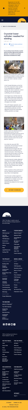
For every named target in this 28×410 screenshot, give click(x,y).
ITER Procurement (18, 369)
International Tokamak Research (17, 248)
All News (16, 263)
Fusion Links (5, 377)
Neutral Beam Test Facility (6, 273)
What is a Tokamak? (7, 304)
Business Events (18, 378)
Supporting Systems (5, 309)
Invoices (16, 380)
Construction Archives (5, 270)
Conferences (5, 379)
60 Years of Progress (17, 241)
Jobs (3, 343)
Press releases (17, 275)
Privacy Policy (14, 404)
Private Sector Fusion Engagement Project (5, 373)
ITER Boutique (5, 352)
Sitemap (8, 402)
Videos (15, 287)
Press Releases (17, 352)
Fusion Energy (18, 230)
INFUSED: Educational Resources (5, 360)
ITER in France (5, 243)
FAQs (3, 247)
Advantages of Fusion (17, 238)
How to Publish (6, 381)
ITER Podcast (17, 277)
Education (4, 356)
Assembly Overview (4, 279)
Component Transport (5, 315)
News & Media (18, 259)
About (4, 230)
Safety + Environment (5, 318)
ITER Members (5, 238)
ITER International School (6, 385)
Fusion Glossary (18, 253)
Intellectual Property (16, 372)
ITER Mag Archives (16, 280)
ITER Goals (16, 244)
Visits (3, 354)
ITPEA (3, 369)
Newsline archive (18, 268)
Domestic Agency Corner (18, 383)
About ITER (5, 345)
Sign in (15, 396)
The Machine (6, 302)
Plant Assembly (6, 285)
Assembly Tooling (6, 289)
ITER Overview (5, 233)
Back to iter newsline (9, 26)
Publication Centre (18, 291)
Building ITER (5, 263)
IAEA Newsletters (6, 390)
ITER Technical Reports (5, 388)
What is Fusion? (18, 233)
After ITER (16, 251)
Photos (15, 285)
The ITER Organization (5, 236)
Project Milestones (6, 296)
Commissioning (6, 287)
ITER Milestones (18, 350)
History (4, 245)
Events (15, 272)
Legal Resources (6, 250)
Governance (5, 241)
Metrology (4, 291)
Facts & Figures (17, 347)
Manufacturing (5, 312)
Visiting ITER (5, 252)
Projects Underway (4, 267)
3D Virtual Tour (17, 289)
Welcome (16, 345)
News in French (17, 270)
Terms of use (17, 402)
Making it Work (17, 235)
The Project (6, 259)
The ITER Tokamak (6, 306)
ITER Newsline (17, 266)
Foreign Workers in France (18, 376)
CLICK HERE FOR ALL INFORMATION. (14, 13)
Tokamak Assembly (4, 282)
